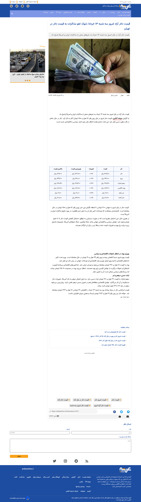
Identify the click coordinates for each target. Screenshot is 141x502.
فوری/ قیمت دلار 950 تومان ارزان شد (113, 345)
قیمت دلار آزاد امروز (101, 405)
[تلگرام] (128, 411)
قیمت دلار (116, 399)
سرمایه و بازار (37, 477)
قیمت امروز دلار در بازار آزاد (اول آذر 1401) (112, 340)
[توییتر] (54, 461)
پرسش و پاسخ (80, 486)
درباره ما (13, 2)
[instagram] (28, 6)
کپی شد (94, 412)
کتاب (15, 477)
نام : (130, 429)
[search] (12, 14)
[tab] (29, 80)
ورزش (89, 12)
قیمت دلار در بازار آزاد (81, 399)
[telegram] (22, 6)
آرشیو (89, 491)
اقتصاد (95, 12)
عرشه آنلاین (117, 118)
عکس (81, 482)
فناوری (29, 477)
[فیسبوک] (114, 411)
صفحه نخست (126, 12)
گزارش (73, 477)
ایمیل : (68, 429)
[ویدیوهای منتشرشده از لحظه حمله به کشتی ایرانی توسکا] (27, 60)
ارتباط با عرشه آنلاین (31, 2)
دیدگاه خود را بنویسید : (125, 437)
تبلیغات (20, 2)
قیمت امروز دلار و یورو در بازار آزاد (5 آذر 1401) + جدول (107, 336)
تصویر (52, 12)
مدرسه (88, 486)
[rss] (11, 6)
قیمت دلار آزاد (63, 399)
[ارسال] (127, 416)
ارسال (19, 456)
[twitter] (16, 6)
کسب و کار (46, 477)
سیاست (112, 12)
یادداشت (45, 12)
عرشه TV (58, 12)
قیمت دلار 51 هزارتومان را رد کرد (115, 332)
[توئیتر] (121, 411)
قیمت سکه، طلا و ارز (124, 15)
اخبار (118, 12)
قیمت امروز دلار (100, 399)
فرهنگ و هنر (81, 12)
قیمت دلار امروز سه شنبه (79, 405)
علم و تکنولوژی (67, 12)
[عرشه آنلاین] (126, 7)
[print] (121, 416)
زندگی (104, 12)
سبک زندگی (65, 477)
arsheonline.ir (28, 468)
